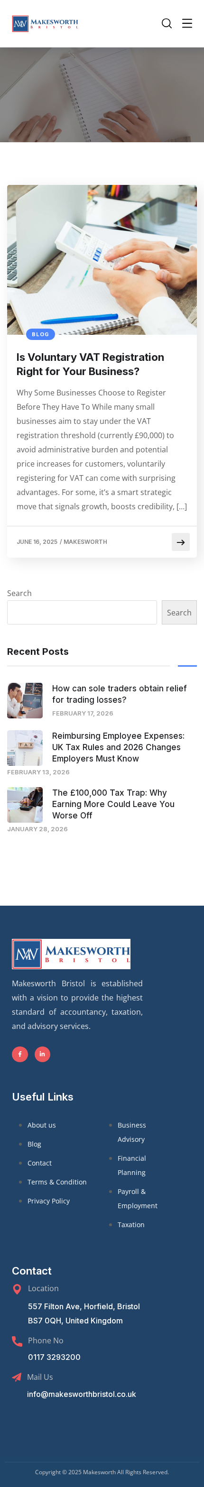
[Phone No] (17, 1341)
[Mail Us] (16, 1377)
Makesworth (85, 541)
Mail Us (40, 1377)
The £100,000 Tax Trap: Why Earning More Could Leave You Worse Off (113, 804)
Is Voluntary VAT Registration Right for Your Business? (90, 364)
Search (19, 593)
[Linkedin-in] (43, 1054)
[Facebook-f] (20, 1054)
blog (40, 334)
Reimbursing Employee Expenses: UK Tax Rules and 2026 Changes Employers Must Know (118, 747)
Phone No (46, 1340)
